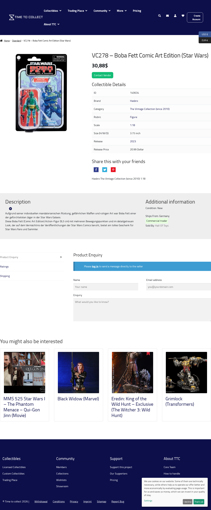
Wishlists (61, 480)
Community (100, 11)
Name (76, 280)
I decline (187, 501)
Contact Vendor (102, 75)
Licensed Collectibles (14, 467)
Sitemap (101, 501)
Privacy (74, 501)
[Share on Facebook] (96, 169)
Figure (133, 117)
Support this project (121, 467)
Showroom (62, 486)
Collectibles (51, 11)
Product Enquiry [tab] (9, 257)
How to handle (172, 473)
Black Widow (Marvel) (78, 398)
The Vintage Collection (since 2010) (149, 109)
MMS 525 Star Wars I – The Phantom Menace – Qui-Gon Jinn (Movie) (24, 406)
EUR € (203, 40)
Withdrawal (40, 501)
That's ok (198, 501)
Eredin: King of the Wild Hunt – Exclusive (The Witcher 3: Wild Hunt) (132, 406)
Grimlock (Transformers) (180, 401)
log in (95, 266)
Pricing (137, 11)
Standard (16, 40)
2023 (133, 141)
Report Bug (117, 501)
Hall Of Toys (161, 225)
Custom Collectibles (13, 473)
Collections (62, 473)
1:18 (132, 125)
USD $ (203, 34)
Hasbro (134, 101)
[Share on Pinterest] (113, 169)
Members (61, 467)
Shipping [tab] (5, 276)
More (120, 11)
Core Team (169, 467)
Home (7, 40)
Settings (148, 500)
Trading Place (76, 11)
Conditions (59, 501)
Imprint (87, 501)
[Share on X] (104, 169)
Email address (154, 280)
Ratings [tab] (4, 266)
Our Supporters (118, 473)
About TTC (50, 24)
